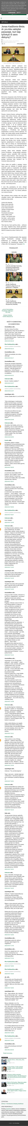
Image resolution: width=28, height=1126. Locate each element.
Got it (18, 12)
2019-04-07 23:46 (9, 1040)
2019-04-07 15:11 (9, 733)
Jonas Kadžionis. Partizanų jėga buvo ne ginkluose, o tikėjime (13, 286)
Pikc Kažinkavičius (10, 344)
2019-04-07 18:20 (9, 973)
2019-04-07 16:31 (9, 869)
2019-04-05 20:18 (9, 341)
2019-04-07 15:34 (9, 765)
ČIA (24, 244)
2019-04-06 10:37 (9, 383)
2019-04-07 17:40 (9, 945)
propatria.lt (8, 1108)
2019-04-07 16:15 (9, 809)
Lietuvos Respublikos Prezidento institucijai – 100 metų (8, 311)
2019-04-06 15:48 (9, 419)
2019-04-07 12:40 (9, 589)
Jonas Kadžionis (16, 40)
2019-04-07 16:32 (9, 888)
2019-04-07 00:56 (9, 507)
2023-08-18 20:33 (9, 1049)
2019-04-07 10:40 (9, 522)
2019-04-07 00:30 (9, 467)
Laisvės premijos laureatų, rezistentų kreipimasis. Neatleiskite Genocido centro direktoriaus (14, 268)
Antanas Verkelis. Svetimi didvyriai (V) (8, 316)
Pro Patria (17, 1123)
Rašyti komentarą (7, 1053)
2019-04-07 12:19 (9, 578)
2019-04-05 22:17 (9, 358)
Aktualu (4, 22)
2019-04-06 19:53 (9, 437)
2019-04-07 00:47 (9, 481)
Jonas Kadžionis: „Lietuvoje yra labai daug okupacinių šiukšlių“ (13, 302)
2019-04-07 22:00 (9, 1032)
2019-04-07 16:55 (9, 934)
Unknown (7, 378)
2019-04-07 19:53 (9, 988)
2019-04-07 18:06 (9, 966)
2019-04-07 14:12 (9, 655)
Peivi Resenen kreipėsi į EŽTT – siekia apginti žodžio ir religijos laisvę (16, 1090)
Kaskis (6, 440)
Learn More (11, 12)
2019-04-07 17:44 (9, 958)
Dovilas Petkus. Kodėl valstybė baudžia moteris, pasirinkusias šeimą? (15, 1068)
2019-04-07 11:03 (9, 567)
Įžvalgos (10, 40)
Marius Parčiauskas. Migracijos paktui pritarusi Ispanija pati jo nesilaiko (16, 1083)
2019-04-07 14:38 (9, 701)
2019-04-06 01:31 (9, 375)
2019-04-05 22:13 (9, 348)
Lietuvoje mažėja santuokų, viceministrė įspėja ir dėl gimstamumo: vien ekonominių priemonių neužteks (17, 1076)
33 (2, 39)
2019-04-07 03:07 (9, 514)
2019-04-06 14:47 (9, 391)
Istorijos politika (5, 40)
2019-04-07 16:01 (9, 781)
